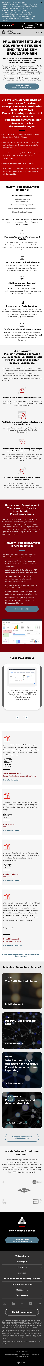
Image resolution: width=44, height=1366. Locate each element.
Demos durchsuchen (30, 26)
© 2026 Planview (22, 1352)
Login (35, 1363)
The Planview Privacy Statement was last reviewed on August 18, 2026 (21, 1342)
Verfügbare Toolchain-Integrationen (22, 1278)
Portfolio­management (22, 196)
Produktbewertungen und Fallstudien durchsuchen (20, 955)
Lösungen (22, 1261)
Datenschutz (25, 1355)
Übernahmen (22, 1295)
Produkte (22, 1267)
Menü (38, 32)
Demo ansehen (25, 87)
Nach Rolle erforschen (22, 1284)
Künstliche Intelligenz (22, 212)
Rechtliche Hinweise (11, 1355)
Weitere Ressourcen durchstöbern (22, 1138)
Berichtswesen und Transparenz (22, 209)
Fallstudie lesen (12, 780)
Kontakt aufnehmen (22, 1312)
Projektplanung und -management (22, 200)
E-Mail (22, 1363)
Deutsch (9, 3)
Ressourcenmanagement (22, 205)
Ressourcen (22, 1290)
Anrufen (8, 1363)
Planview (8, 25)
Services (22, 1273)
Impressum (35, 1355)
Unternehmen (22, 1256)
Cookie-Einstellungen (22, 1357)
